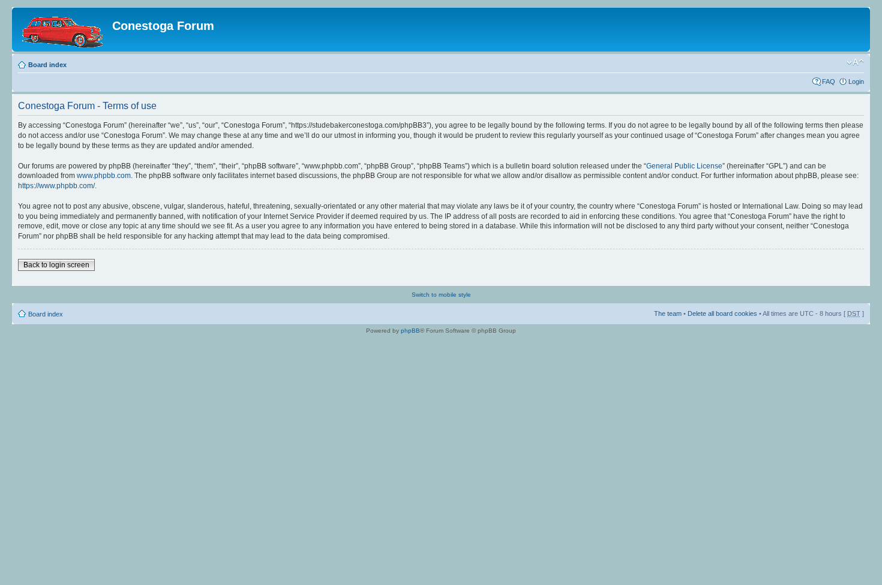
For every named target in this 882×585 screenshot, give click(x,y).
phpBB (410, 330)
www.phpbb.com (104, 175)
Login (856, 81)
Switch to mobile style (441, 294)
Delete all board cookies (722, 313)
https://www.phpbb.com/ (56, 186)
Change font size (855, 62)
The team (668, 313)
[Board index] (63, 29)
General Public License (684, 166)
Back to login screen (56, 265)
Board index (47, 64)
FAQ (828, 81)
